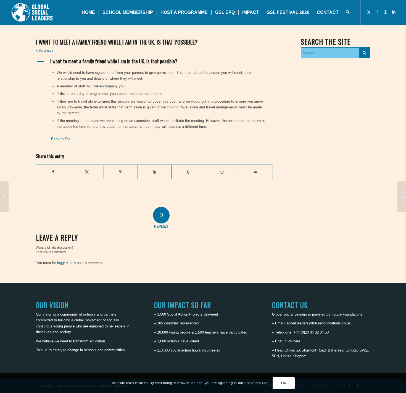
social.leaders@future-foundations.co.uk (318, 323)
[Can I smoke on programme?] (4, 196)
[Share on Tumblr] (188, 172)
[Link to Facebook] (377, 12)
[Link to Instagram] (385, 12)
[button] (154, 61)
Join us (42, 350)
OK (283, 383)
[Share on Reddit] (222, 172)
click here (292, 341)
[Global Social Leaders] (32, 12)
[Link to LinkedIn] (394, 12)
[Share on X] (87, 172)
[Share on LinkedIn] (154, 172)
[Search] (347, 12)
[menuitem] (88, 12)
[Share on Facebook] (53, 172)
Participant (46, 50)
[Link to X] (369, 12)
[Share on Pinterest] (120, 172)
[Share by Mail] (255, 172)
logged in (64, 263)
